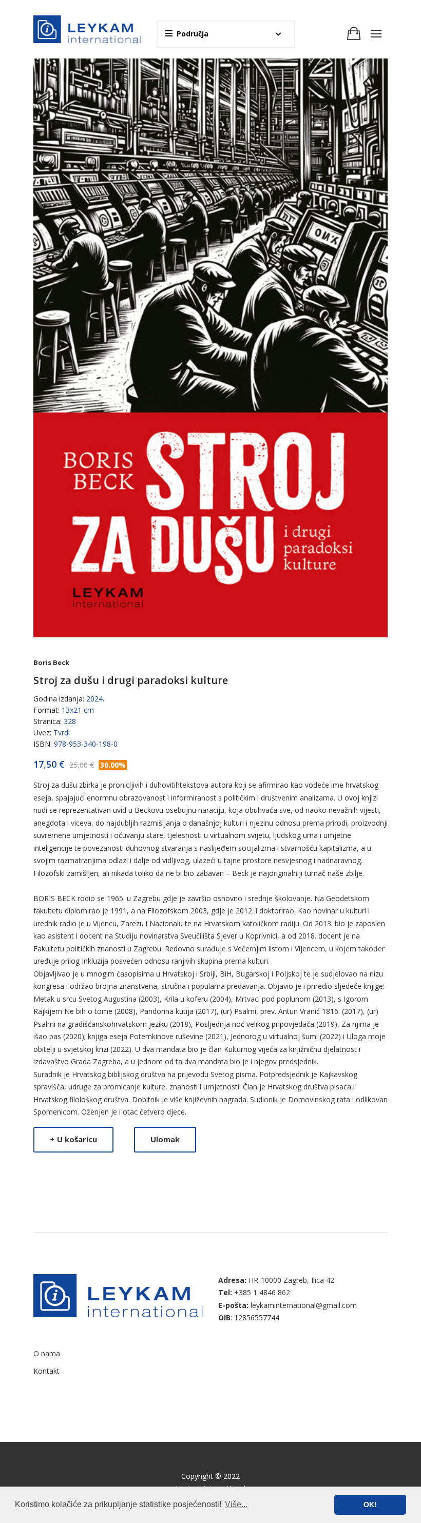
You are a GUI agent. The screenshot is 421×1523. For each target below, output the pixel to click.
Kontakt (46, 1371)
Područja (192, 33)
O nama (46, 1353)
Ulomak (165, 1139)
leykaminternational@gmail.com (304, 1305)
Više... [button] (236, 1504)
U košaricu (73, 1139)
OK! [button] (370, 1504)
